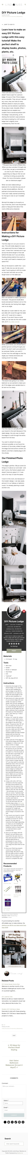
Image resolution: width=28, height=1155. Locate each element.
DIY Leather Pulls (7, 996)
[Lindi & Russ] (14, 4)
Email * (6, 1107)
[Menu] (2, 5)
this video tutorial (13, 322)
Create (3, 16)
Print (14, 651)
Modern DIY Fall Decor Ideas (11, 1009)
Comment (5, 1083)
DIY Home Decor (12, 16)
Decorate (7, 16)
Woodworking (19, 16)
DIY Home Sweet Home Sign (11, 984)
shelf (14, 1035)
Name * (6, 1100)
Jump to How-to (8, 24)
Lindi (4, 1024)
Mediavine (20, 1153)
